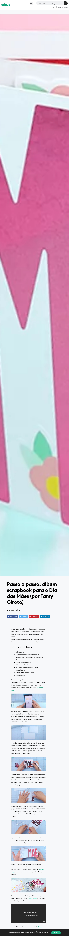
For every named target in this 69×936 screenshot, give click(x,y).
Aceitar (56, 933)
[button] (31, 3)
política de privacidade (42, 933)
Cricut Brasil (32, 898)
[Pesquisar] (66, 3)
